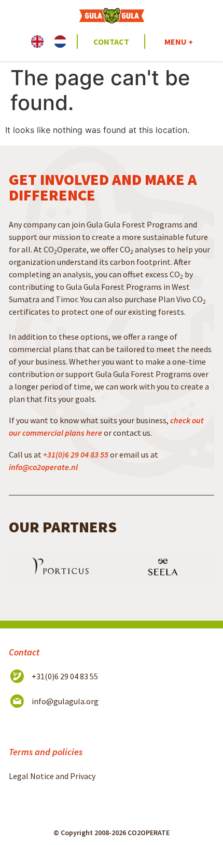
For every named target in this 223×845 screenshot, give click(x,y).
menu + (178, 41)
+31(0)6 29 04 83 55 (75, 454)
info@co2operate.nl (43, 467)
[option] (63, 41)
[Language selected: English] (54, 41)
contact (111, 41)
